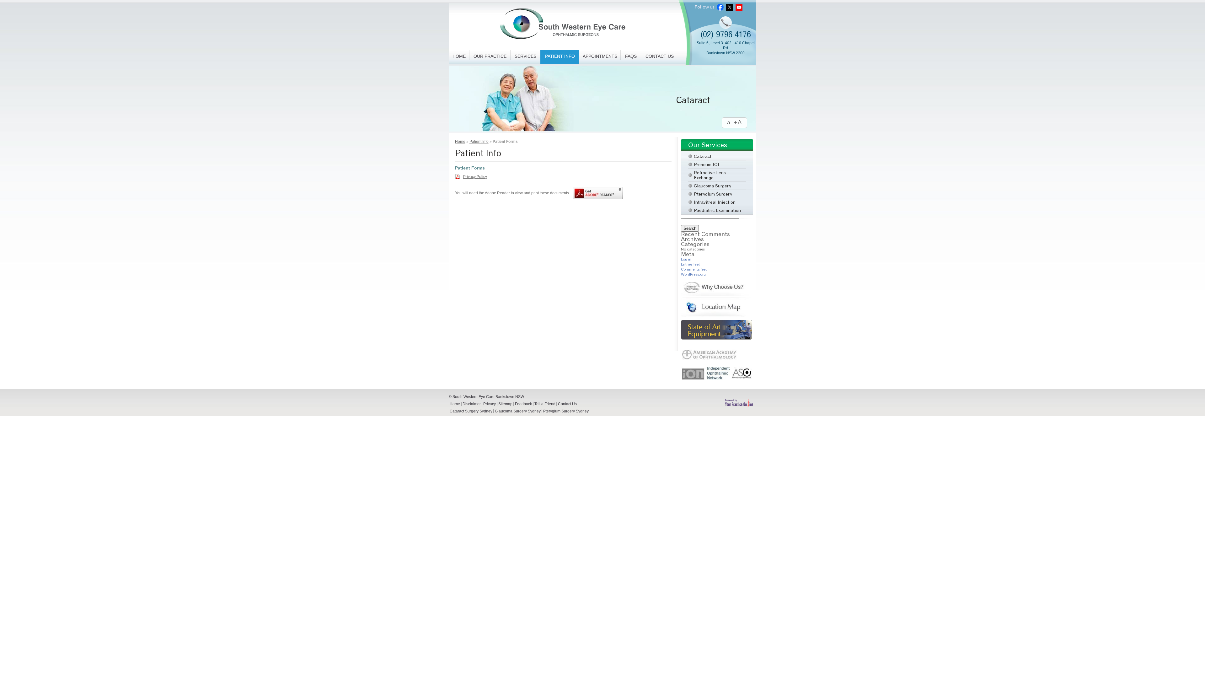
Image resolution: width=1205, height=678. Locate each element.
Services (525, 56)
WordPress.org (693, 274)
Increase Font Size (740, 122)
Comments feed (694, 269)
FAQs (631, 56)
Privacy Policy (475, 177)
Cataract (702, 156)
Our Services (707, 145)
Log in (686, 259)
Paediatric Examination (717, 210)
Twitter (730, 7)
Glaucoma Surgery (712, 185)
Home (459, 56)
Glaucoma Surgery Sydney (518, 411)
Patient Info (560, 56)
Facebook (720, 7)
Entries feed (690, 264)
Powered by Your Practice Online (739, 402)
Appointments (600, 56)
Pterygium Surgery (713, 193)
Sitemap (505, 404)
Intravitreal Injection (715, 202)
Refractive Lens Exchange (710, 175)
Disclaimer (472, 404)
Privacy (489, 404)
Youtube (739, 7)
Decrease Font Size (728, 122)
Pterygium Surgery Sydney (566, 411)
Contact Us (659, 56)
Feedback (523, 404)
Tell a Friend (544, 404)
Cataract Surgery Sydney (471, 411)
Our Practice (490, 56)
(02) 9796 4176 (725, 34)
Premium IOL (683, 100)
